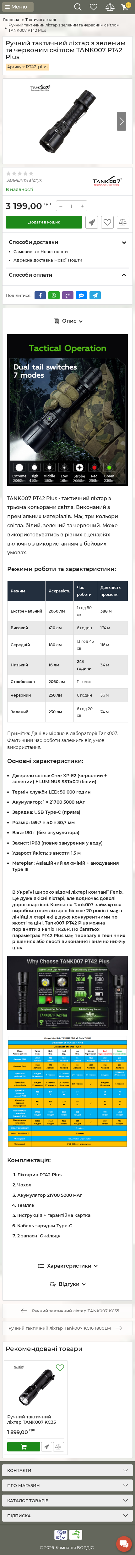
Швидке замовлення (91, 222)
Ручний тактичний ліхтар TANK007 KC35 (31, 1422)
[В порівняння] (123, 222)
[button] (121, 121)
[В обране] (107, 222)
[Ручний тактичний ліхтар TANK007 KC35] (35, 1387)
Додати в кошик (44, 222)
